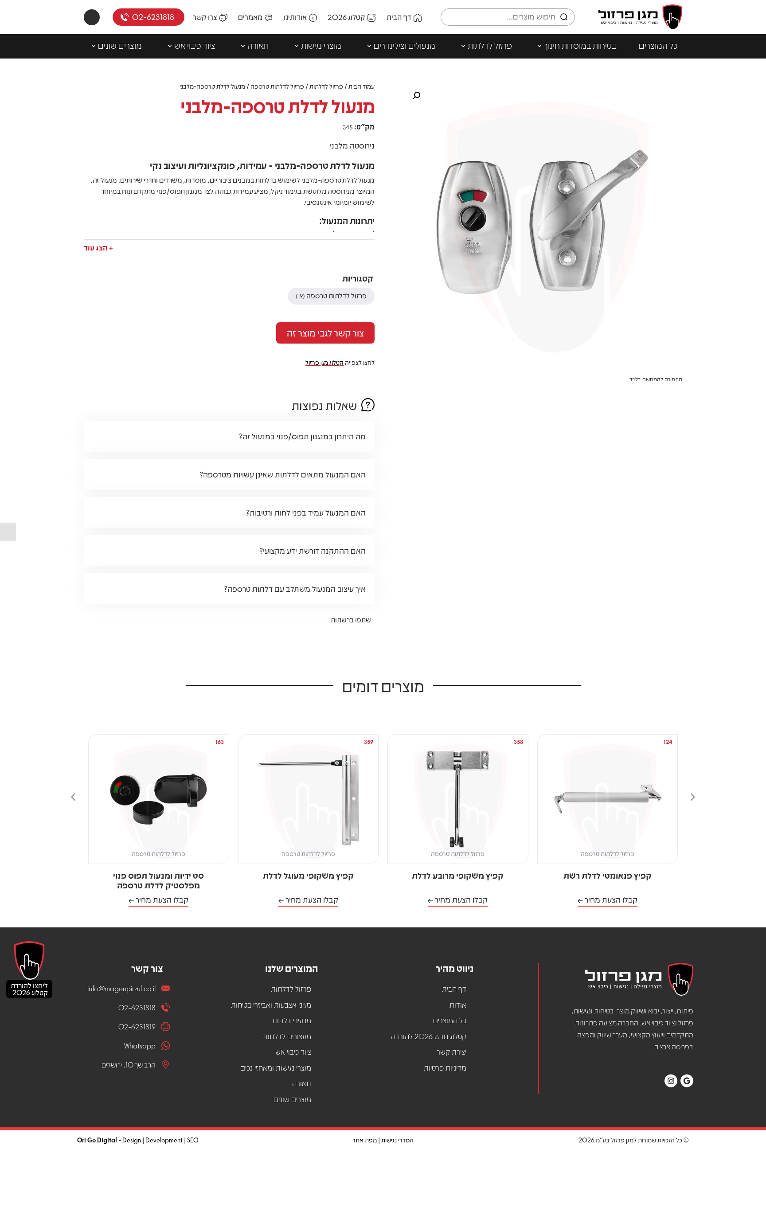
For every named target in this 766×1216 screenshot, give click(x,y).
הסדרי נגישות (397, 1139)
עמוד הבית (361, 86)
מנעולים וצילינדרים (404, 45)
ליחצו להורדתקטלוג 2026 (29, 989)
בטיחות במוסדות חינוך (580, 45)
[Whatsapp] (92, 17)
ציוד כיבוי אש (194, 45)
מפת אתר (364, 1139)
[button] (98, 246)
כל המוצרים (658, 45)
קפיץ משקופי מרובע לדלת (458, 875)
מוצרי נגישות (321, 45)
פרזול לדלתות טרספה (277, 86)
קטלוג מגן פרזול (324, 362)
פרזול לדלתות (490, 45)
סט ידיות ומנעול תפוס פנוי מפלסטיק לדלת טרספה (158, 880)
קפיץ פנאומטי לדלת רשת (607, 875)
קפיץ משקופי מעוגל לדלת (308, 875)
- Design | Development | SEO (138, 1139)
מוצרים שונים (120, 45)
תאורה (258, 45)
